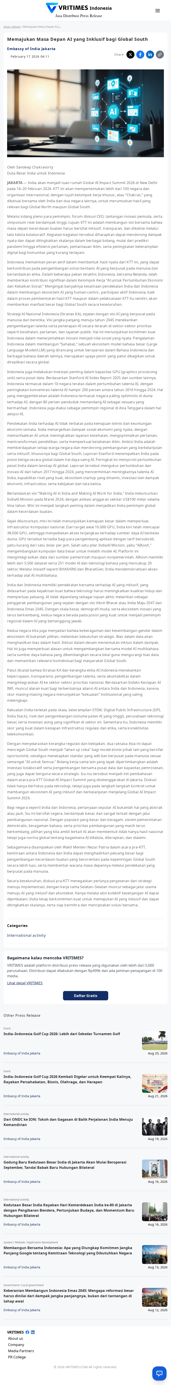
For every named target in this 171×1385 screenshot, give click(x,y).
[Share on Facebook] (140, 55)
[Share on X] (130, 55)
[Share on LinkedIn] (150, 55)
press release (12, 27)
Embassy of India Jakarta (31, 48)
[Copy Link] (160, 55)
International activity (26, 935)
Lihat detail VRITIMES (25, 983)
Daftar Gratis (85, 995)
